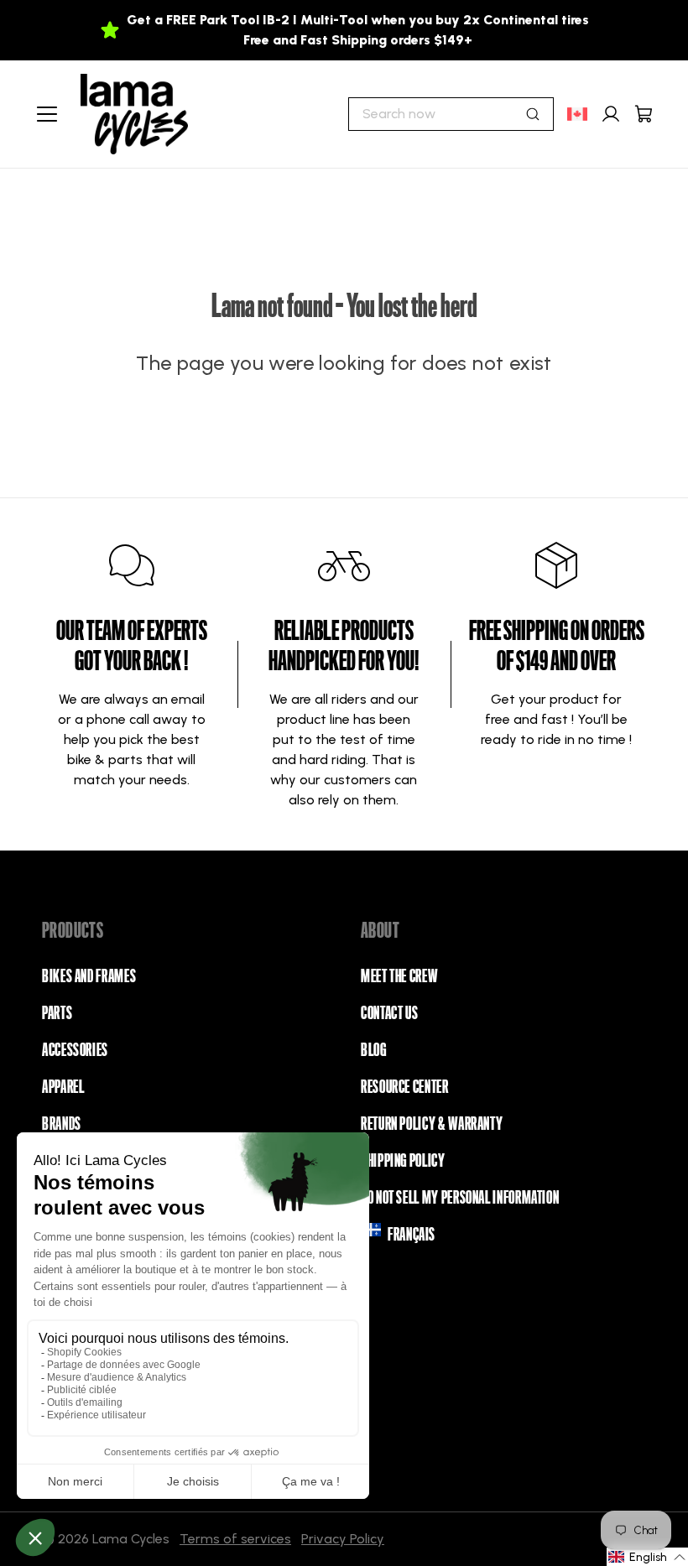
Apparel (63, 1087)
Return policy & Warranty (432, 1124)
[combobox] (451, 114)
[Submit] (533, 114)
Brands (61, 1124)
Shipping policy (403, 1161)
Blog (374, 1050)
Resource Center (405, 1087)
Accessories (75, 1050)
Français (411, 1235)
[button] (647, 1557)
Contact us (389, 1013)
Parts (57, 1013)
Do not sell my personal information (460, 1198)
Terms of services (235, 1539)
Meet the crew (399, 976)
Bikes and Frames (89, 976)
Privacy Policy (342, 1539)
